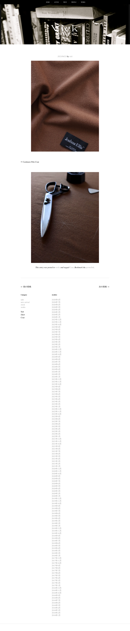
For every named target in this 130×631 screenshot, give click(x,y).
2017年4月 (56, 578)
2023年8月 (56, 389)
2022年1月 (56, 436)
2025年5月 (56, 337)
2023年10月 (56, 384)
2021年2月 (56, 463)
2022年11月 (56, 411)
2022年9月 (56, 416)
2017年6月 (56, 573)
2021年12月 (56, 438)
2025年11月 (56, 322)
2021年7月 (56, 451)
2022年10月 (56, 414)
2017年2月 (56, 583)
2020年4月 (56, 488)
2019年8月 (56, 508)
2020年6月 (56, 483)
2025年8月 (56, 329)
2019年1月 (56, 525)
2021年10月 (56, 443)
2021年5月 (56, 456)
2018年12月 (56, 528)
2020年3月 (56, 491)
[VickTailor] (65, 34)
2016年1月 (56, 615)
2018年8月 (56, 538)
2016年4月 (56, 607)
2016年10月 (56, 593)
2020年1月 (56, 496)
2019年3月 (56, 520)
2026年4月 (56, 309)
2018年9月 (56, 535)
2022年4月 (56, 429)
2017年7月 (56, 570)
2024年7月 (56, 361)
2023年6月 (56, 394)
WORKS (83, 2)
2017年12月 (56, 558)
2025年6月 (56, 334)
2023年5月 (56, 396)
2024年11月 (56, 352)
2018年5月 (56, 545)
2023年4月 (56, 399)
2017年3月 (56, 580)
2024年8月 (56, 359)
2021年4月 (56, 458)
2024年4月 (56, 369)
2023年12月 (56, 379)
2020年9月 (56, 476)
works (57, 267)
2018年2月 (56, 553)
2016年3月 (56, 610)
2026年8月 (56, 299)
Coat (71, 267)
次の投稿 (104, 286)
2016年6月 (56, 602)
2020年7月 (56, 481)
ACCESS (56, 2)
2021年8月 (56, 448)
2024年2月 (56, 374)
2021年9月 (56, 446)
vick (70, 56)
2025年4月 (56, 339)
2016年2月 (56, 612)
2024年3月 (56, 371)
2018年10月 (56, 533)
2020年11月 (56, 471)
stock (23, 304)
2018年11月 (56, 530)
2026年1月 (56, 317)
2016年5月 (56, 605)
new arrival (25, 302)
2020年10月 (56, 473)
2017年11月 (56, 560)
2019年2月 (56, 523)
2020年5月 (56, 486)
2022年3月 (56, 431)
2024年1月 (56, 376)
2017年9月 (56, 565)
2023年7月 (56, 391)
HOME (48, 2)
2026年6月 (56, 304)
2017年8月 (56, 568)
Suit (22, 311)
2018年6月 (56, 543)
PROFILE (73, 2)
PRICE (65, 2)
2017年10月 (56, 563)
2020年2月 (56, 493)
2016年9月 (56, 595)
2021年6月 (56, 453)
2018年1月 (56, 555)
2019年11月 (56, 501)
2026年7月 (56, 302)
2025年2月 (56, 344)
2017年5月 (56, 575)
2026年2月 (56, 314)
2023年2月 (56, 404)
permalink (90, 267)
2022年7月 (56, 421)
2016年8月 (56, 597)
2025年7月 (56, 332)
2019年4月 (56, 518)
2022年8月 (56, 419)
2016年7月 (56, 600)
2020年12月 (56, 468)
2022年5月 (56, 426)
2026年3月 (56, 312)
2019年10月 (56, 503)
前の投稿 (26, 286)
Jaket (23, 314)
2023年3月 (56, 401)
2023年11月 (56, 381)
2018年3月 (56, 550)
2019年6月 (56, 513)
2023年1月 (56, 406)
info (22, 299)
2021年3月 (56, 461)
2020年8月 (56, 478)
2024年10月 (56, 354)
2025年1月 (56, 347)
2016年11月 (56, 590)
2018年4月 (56, 548)
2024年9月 (56, 356)
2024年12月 (56, 349)
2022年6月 (56, 424)
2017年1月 (56, 585)
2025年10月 (56, 324)
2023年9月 (56, 386)
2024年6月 (56, 364)
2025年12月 (56, 319)
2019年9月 (56, 506)
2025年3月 (56, 342)
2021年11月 (56, 441)
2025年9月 (56, 327)
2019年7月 (56, 511)
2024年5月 (56, 366)
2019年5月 (56, 515)
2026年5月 (56, 307)
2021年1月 (56, 466)
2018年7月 (56, 540)
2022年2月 (56, 433)
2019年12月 (56, 498)
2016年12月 (56, 588)
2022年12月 (56, 409)
